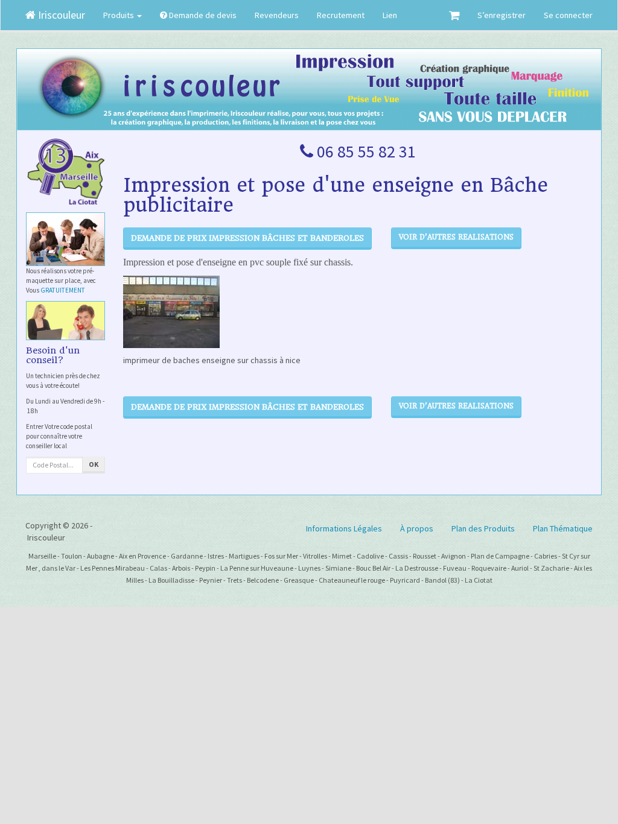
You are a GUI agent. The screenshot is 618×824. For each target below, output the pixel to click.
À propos (416, 528)
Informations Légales (344, 528)
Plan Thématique (563, 528)
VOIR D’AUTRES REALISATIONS (456, 237)
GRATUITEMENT (62, 290)
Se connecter (568, 15)
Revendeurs (277, 15)
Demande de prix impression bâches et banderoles (247, 237)
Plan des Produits (483, 528)
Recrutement (341, 15)
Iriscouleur (60, 15)
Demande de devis (202, 15)
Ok (93, 464)
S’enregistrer (501, 15)
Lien (390, 15)
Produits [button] (119, 15)
